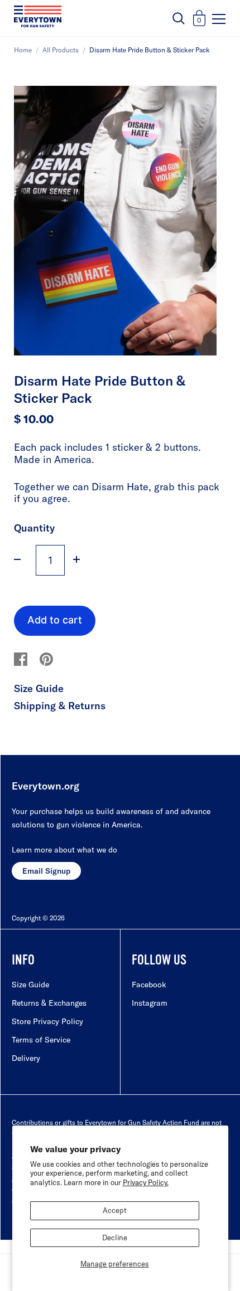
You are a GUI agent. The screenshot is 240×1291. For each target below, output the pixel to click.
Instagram (149, 1003)
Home (23, 50)
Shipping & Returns (59, 705)
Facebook (149, 985)
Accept (115, 1210)
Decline (114, 1237)
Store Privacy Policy (47, 1021)
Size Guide (39, 688)
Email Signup (46, 871)
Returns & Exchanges (49, 1003)
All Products (60, 50)
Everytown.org (45, 786)
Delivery (26, 1058)
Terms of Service (41, 1040)
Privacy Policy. (146, 1182)
